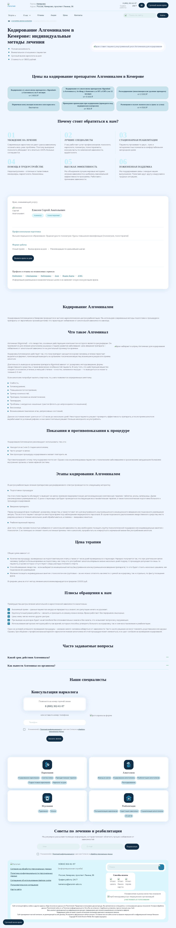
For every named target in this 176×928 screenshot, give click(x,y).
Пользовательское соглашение (24, 885)
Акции (53, 15)
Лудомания (43, 811)
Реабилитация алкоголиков (148, 778)
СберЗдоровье (31, 276)
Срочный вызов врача (158, 5)
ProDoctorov (17, 276)
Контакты (78, 15)
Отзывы (40, 15)
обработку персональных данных (102, 854)
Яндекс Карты (68, 276)
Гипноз (53, 811)
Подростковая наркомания (39, 782)
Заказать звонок (54, 739)
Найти (162, 15)
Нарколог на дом (59, 782)
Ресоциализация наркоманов (105, 811)
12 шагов (128, 816)
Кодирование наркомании (28, 778)
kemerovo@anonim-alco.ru (70, 884)
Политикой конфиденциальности (51, 729)
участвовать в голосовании (136, 900)
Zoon (57, 276)
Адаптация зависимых (129, 811)
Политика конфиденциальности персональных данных (31, 874)
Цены (65, 15)
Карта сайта (15, 889)
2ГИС (80, 276)
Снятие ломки (47, 778)
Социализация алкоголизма (152, 811)
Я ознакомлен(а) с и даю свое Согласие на (56, 730)
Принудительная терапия (66, 778)
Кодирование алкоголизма (124, 778)
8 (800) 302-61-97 (130, 3)
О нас (25, 15)
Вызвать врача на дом (23, 258)
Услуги (11, 15)
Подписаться (132, 847)
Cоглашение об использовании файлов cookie (30, 880)
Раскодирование (128, 782)
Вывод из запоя (104, 778)
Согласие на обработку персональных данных (31, 869)
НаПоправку (46, 276)
